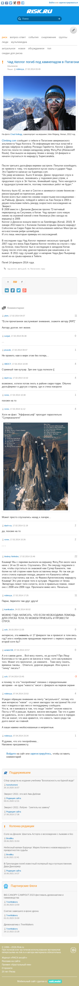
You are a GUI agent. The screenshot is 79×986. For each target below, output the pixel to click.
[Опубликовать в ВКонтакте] (7, 290)
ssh (6, 630)
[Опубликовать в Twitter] (19, 290)
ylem (6, 316)
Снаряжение (48, 37)
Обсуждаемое (36, 48)
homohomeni (12, 785)
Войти (52, 2)
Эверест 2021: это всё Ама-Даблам (22, 794)
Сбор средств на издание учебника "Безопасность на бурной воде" (39, 780)
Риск (4, 37)
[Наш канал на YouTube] (18, 2)
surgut (7, 336)
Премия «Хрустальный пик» (16, 964)
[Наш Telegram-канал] (22, 2)
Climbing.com (9, 140)
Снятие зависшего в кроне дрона (21, 911)
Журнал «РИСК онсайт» (14, 957)
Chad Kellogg (16, 134)
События (33, 37)
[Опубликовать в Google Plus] (24, 290)
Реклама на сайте (11, 961)
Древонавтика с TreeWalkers (18, 924)
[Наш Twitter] (10, 2)
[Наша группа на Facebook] (6, 2)
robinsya (20, 69)
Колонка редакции (21, 826)
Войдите (11, 753)
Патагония (35, 269)
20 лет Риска (8, 971)
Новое (21, 48)
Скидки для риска (12, 53)
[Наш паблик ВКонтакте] (2, 2)
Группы (63, 37)
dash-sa (8, 378)
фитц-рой (22, 269)
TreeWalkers (12, 902)
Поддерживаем (19, 772)
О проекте (7, 968)
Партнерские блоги (24, 885)
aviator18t (8, 650)
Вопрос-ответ (18, 37)
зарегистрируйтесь (40, 753)
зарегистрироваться (68, 2)
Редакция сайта (13, 798)
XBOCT (7, 364)
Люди (5, 41)
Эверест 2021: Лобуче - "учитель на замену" (27, 807)
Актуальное (8, 48)
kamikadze (9, 609)
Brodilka (9, 838)
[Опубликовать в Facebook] (13, 290)
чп (28, 269)
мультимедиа (19, 41)
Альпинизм (12, 66)
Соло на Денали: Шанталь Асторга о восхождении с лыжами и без (38, 834)
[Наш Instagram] (14, 2)
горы (43, 269)
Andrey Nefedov (11, 556)
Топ (49, 48)
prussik (7, 350)
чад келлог (12, 269)
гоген (6, 395)
